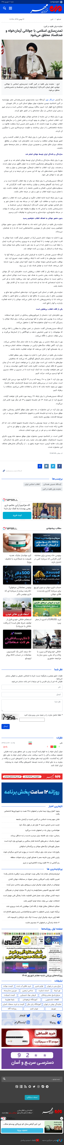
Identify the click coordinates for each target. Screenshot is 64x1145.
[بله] (43, 1087)
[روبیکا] (30, 1087)
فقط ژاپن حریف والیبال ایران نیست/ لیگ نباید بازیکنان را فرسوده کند (33, 917)
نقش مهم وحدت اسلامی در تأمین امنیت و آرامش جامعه (38, 819)
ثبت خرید (17, 515)
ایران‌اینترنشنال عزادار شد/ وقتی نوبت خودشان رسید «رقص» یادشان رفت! (32, 873)
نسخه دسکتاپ (32, 1097)
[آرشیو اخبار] (21, 1087)
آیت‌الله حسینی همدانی (52, 484)
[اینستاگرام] (38, 1087)
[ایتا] (17, 1087)
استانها (59, 19)
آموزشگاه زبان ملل (34, 1004)
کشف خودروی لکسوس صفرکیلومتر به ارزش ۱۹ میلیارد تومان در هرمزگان (32, 890)
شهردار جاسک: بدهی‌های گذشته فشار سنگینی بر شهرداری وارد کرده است (32, 841)
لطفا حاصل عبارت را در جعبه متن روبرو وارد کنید (43, 715)
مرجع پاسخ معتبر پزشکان (50, 995)
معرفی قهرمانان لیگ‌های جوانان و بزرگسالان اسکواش (39, 846)
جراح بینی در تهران (54, 986)
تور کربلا (57, 990)
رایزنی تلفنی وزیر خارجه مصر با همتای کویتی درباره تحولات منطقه (35, 857)
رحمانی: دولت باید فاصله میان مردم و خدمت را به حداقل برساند (35, 835)
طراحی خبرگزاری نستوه (49, 1140)
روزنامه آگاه (12, 1008)
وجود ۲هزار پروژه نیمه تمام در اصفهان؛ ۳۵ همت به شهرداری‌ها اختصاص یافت (32, 813)
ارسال (5, 726)
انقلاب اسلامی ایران (32, 484)
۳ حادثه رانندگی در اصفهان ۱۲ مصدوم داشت (42, 922)
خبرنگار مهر (50, 99)
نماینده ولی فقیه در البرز (52, 489)
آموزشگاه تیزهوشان (30, 999)
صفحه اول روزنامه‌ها (52, 929)
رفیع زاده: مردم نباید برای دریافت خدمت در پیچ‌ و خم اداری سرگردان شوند (31, 852)
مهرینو (53, 1008)
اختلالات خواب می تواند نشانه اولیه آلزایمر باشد (42, 901)
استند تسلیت (44, 990)
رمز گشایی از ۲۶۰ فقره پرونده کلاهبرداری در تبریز (41, 862)
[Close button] (61, 1118)
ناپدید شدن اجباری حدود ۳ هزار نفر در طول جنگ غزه (39, 825)
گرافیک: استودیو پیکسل (28, 1140)
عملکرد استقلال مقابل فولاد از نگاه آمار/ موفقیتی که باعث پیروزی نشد (33, 906)
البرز (51, 19)
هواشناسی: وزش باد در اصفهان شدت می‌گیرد (42, 830)
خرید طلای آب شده (24, 986)
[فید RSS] (25, 1087)
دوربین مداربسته (10, 990)
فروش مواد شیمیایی (28, 995)
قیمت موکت (8, 986)
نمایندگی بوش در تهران (52, 1004)
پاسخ (5, 746)
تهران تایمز (34, 1008)
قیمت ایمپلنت (9, 995)
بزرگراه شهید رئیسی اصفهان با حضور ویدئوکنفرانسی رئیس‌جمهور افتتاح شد (31, 911)
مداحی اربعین (27, 990)
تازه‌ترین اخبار (56, 806)
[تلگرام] (47, 1087)
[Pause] (35, 516)
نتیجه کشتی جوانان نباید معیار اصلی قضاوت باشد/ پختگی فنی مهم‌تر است (31, 895)
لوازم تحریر (39, 986)
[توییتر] (34, 1087)
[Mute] (40, 516)
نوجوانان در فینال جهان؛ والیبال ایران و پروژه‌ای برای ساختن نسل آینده (33, 884)
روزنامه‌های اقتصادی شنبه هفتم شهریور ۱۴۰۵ (41, 975)
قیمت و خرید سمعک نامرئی (13, 1004)
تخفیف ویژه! (22, 1130)
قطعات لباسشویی (52, 999)
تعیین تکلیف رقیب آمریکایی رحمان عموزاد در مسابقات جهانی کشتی (34, 879)
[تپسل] (4, 499)
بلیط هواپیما (9, 999)
